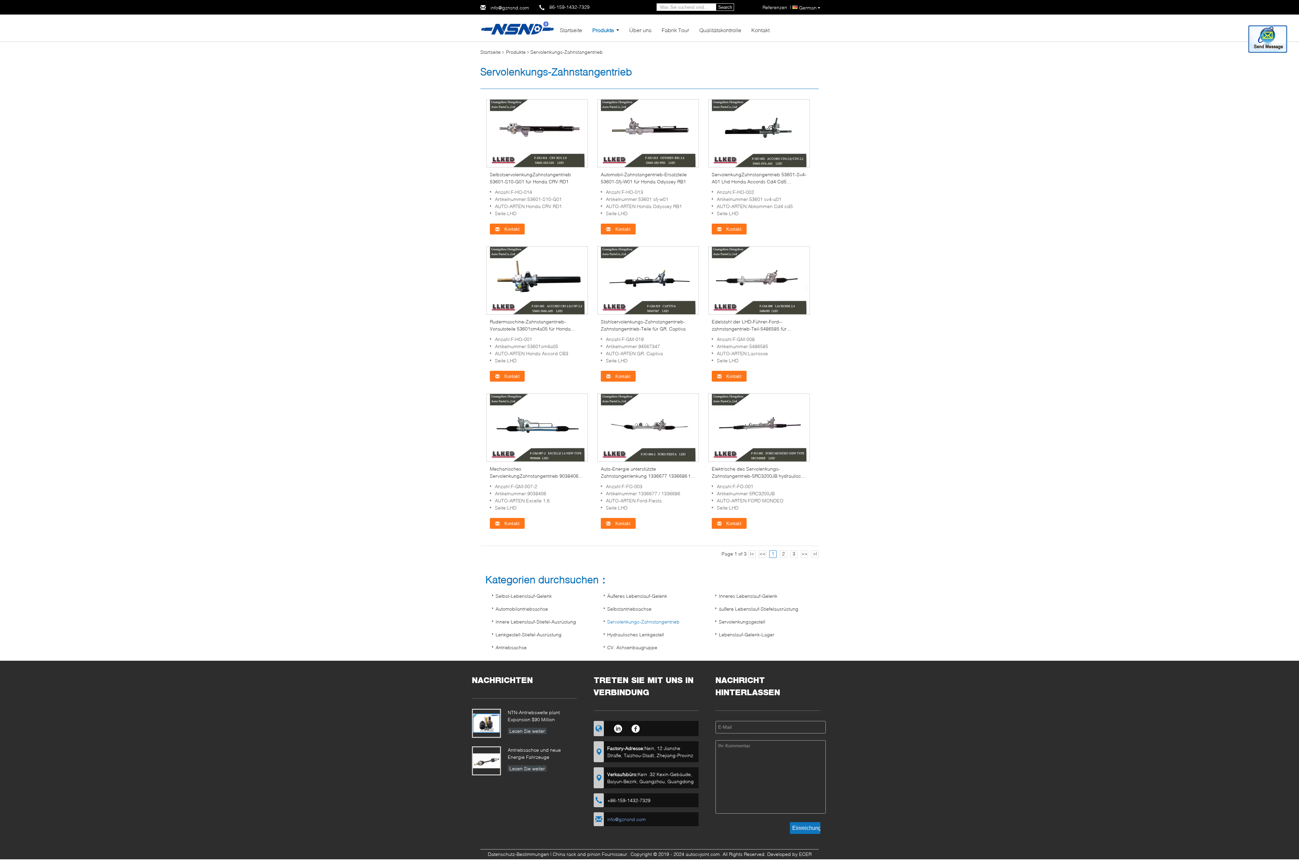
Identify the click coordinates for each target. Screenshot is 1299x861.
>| (815, 554)
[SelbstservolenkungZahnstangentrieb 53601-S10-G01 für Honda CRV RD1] (537, 133)
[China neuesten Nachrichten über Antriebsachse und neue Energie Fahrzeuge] (486, 760)
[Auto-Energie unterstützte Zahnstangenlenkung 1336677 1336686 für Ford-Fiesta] (648, 427)
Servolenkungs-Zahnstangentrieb (643, 622)
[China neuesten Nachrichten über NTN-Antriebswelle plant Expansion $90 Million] (486, 723)
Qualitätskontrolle (720, 30)
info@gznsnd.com (510, 7)
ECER (805, 854)
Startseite (571, 30)
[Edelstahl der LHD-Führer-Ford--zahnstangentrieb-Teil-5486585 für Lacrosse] (759, 280)
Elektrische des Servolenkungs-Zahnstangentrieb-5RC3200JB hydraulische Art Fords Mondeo (759, 476)
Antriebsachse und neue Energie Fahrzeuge (534, 753)
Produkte (603, 30)
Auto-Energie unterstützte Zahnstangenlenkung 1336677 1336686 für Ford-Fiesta (647, 476)
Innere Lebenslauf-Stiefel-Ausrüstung (536, 622)
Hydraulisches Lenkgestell (635, 634)
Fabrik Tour (675, 30)
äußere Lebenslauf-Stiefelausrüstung (758, 609)
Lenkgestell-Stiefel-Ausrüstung (529, 634)
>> (804, 554)
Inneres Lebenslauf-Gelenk (748, 596)
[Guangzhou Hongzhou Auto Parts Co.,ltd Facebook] (636, 728)
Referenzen (774, 7)
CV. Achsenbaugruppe (632, 647)
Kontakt (760, 30)
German (808, 7)
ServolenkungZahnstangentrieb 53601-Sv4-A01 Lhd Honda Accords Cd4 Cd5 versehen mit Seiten (759, 181)
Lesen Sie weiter (527, 731)
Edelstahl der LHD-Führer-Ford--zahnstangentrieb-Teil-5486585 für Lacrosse (749, 329)
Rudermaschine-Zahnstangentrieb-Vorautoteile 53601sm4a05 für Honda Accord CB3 (530, 329)
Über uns (640, 30)
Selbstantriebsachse (629, 609)
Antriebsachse (511, 647)
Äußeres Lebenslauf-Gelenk (637, 596)
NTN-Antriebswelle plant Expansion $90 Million (534, 715)
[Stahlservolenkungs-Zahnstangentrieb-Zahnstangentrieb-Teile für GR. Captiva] (648, 280)
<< (762, 554)
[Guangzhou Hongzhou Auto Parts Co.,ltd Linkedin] (618, 728)
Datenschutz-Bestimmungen (518, 854)
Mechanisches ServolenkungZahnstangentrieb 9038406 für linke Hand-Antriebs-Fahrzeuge (534, 476)
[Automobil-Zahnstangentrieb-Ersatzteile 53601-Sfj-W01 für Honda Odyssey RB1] (648, 133)
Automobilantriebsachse (522, 609)
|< (752, 554)
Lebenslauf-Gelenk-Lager (746, 634)
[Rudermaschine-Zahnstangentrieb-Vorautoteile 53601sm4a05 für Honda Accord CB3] (537, 280)
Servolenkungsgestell (742, 622)
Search (725, 7)
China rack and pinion (576, 854)
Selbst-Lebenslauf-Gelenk (524, 596)
